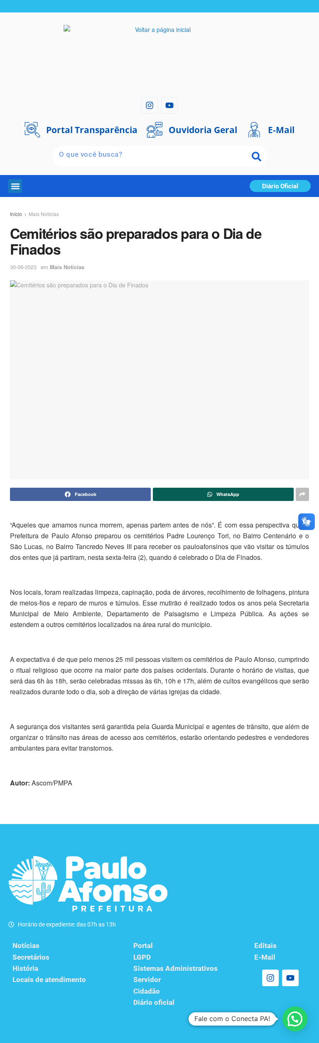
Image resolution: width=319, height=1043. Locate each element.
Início (16, 213)
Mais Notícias (44, 213)
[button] (15, 186)
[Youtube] (169, 105)
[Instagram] (149, 105)
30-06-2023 (23, 267)
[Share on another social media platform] (302, 494)
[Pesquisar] (256, 156)
